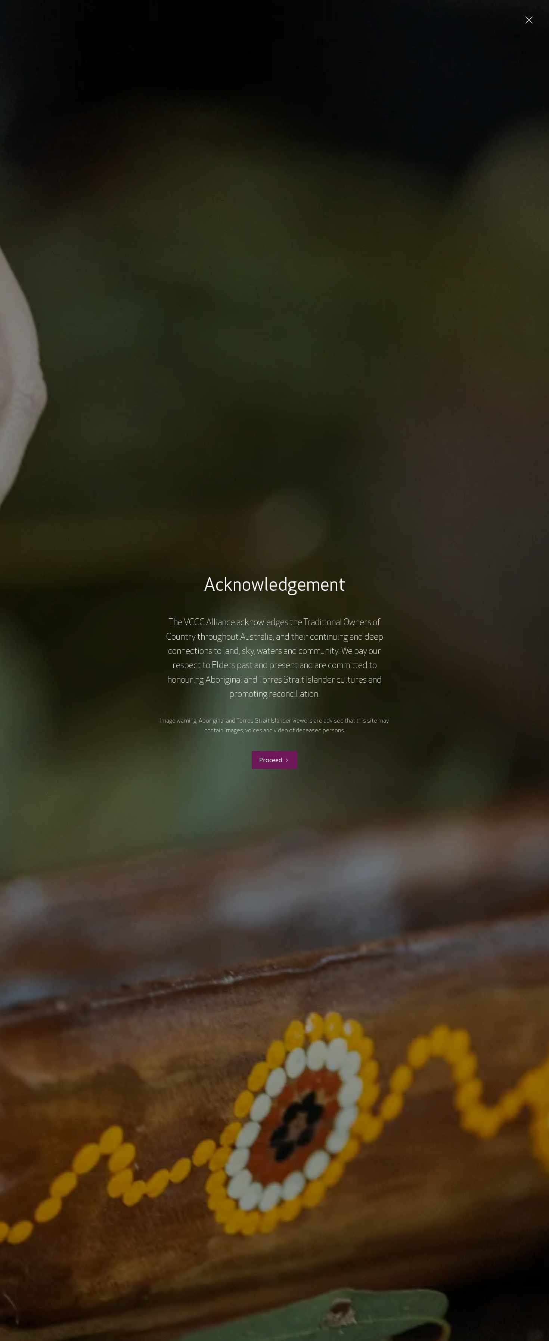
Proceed (270, 760)
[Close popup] (529, 20)
